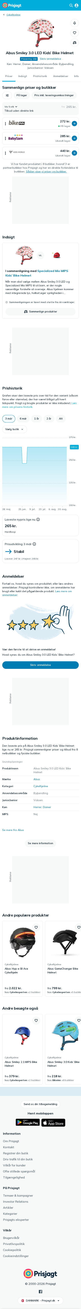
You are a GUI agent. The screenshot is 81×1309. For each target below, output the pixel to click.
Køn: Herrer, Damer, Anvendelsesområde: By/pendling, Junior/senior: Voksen (40, 66)
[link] (40, 281)
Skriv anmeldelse (50, 58)
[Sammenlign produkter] (74, 43)
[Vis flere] (5, 123)
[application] (40, 474)
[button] (74, 23)
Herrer (37, 807)
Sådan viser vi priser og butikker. (46, 171)
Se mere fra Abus (13, 830)
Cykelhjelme (14, 14)
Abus (37, 779)
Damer (47, 807)
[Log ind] (76, 5)
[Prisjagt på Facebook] (40, 1291)
